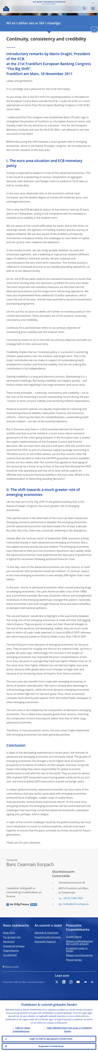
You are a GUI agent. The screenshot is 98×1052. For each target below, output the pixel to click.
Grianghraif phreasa (13, 946)
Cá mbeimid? (10, 955)
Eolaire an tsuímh (12, 967)
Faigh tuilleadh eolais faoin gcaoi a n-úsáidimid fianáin (69, 1030)
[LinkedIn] (64, 982)
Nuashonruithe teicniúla (48, 937)
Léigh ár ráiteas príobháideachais (21, 1030)
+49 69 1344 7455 (73, 898)
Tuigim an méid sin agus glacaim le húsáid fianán (50, 1039)
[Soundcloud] (85, 982)
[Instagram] (71, 982)
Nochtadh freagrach (45, 942)
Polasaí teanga (74, 960)
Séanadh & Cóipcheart (46, 933)
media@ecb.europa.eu (76, 904)
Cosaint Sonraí (74, 937)
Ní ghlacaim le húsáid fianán (51, 1046)
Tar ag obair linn (12, 937)
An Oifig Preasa (19, 904)
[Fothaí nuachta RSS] (92, 982)
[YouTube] (78, 982)
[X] (57, 982)
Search (84, 8)
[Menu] (93, 8)
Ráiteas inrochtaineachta (79, 955)
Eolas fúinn (9, 933)
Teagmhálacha (11, 951)
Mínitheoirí (9, 942)
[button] (93, 3)
